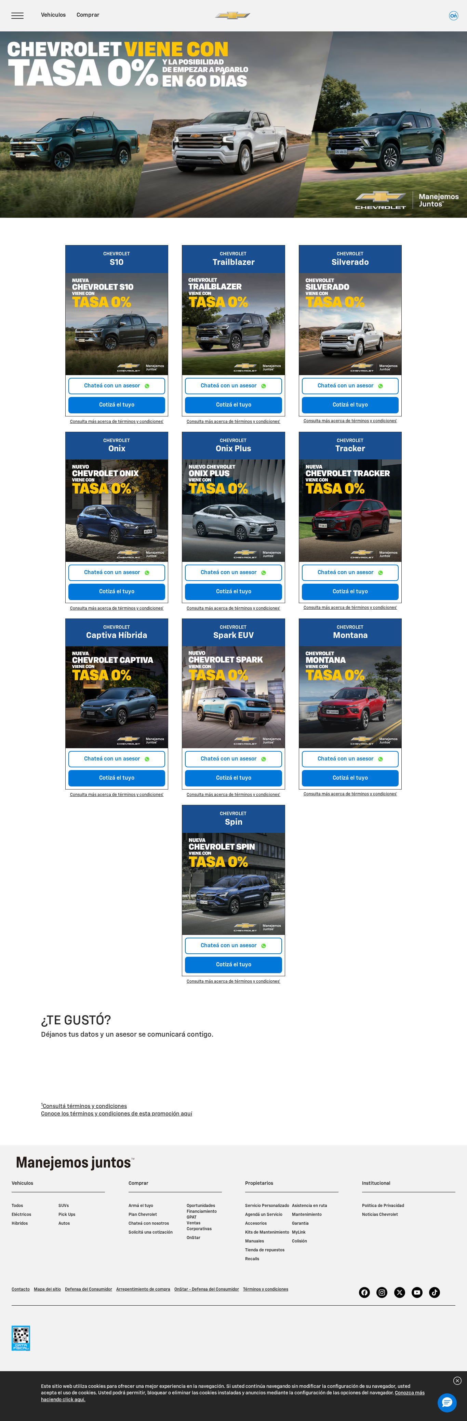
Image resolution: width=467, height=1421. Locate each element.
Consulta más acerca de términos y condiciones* (117, 422)
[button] (117, 422)
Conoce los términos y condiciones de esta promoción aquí (116, 1114)
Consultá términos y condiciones (84, 1106)
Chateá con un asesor (113, 386)
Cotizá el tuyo (116, 405)
